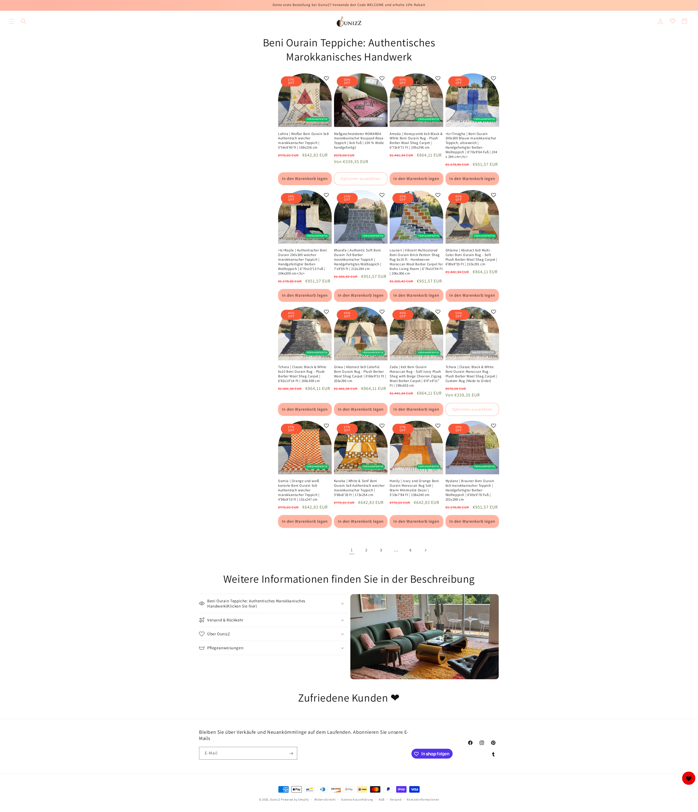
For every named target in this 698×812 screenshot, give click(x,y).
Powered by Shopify (295, 799)
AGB (381, 799)
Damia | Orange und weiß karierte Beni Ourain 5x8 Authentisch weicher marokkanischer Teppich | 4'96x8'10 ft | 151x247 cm (298, 490)
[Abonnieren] (291, 753)
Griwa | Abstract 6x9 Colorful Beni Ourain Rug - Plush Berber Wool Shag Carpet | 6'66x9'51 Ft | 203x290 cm (360, 374)
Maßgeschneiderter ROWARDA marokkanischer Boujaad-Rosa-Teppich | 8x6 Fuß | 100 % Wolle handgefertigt (359, 141)
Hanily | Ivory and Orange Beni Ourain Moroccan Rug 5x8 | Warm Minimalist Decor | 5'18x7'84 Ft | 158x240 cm (414, 488)
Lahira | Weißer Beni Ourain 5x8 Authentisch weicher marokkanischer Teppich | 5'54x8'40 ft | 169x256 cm (303, 141)
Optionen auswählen (361, 178)
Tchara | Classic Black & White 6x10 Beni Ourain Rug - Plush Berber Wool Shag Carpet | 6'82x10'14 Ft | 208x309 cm (302, 374)
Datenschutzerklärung (357, 799)
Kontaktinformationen (423, 799)
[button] (11, 21)
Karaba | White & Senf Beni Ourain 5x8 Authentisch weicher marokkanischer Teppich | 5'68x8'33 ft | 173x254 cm (359, 488)
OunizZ (275, 799)
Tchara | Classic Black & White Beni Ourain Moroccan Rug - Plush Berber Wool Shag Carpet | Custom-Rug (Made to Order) (472, 374)
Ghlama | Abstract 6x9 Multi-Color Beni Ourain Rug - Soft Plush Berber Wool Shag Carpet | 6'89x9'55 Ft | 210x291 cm (472, 257)
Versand (396, 799)
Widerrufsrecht (325, 799)
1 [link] (352, 550)
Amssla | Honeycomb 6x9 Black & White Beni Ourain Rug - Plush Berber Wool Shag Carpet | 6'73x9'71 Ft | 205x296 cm (416, 141)
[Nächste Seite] (425, 550)
